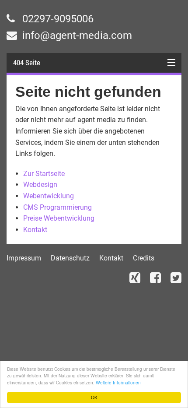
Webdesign (40, 184)
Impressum (24, 258)
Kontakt (35, 229)
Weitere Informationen (118, 382)
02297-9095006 (57, 19)
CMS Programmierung (57, 207)
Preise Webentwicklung (58, 218)
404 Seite (26, 62)
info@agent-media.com (76, 35)
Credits (143, 258)
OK (94, 397)
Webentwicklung (48, 196)
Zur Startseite (44, 173)
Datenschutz (70, 258)
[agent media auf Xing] (134, 277)
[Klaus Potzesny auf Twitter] (176, 277)
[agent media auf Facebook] (155, 277)
